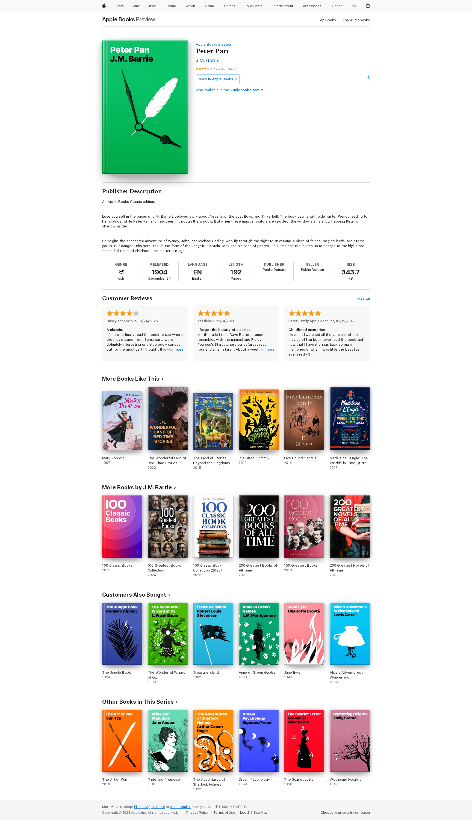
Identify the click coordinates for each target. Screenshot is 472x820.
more (179, 349)
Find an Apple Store (149, 807)
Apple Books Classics (214, 44)
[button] (354, 6)
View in (216, 79)
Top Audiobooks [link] (356, 20)
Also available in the (228, 90)
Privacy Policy (197, 813)
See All (364, 299)
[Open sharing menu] (368, 79)
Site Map (260, 813)
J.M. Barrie (208, 60)
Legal (244, 813)
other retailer (180, 807)
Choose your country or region (345, 813)
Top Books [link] (327, 20)
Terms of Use (224, 813)
